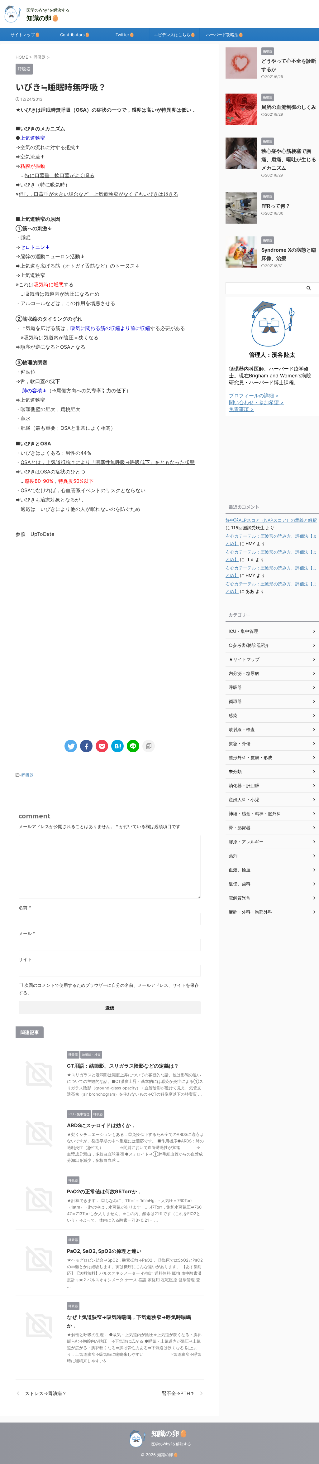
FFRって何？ (275, 206)
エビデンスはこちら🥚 (174, 34)
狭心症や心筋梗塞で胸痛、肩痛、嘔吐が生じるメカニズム (288, 159)
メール (27, 933)
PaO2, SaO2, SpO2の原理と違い (104, 1251)
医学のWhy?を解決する (171, 1444)
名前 (25, 907)
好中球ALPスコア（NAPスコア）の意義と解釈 (271, 520)
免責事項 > (241, 409)
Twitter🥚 (125, 34)
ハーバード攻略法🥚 (224, 34)
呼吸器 (27, 775)
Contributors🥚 (75, 34)
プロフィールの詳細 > (254, 395)
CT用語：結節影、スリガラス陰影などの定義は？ (123, 1066)
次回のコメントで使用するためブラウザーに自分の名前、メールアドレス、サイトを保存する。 (109, 988)
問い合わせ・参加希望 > (256, 402)
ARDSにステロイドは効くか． (101, 1125)
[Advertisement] (110, 594)
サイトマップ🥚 (25, 34)
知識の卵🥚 (42, 18)
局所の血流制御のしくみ (288, 107)
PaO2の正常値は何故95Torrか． (104, 1191)
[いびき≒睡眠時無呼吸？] (117, 746)
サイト (25, 959)
